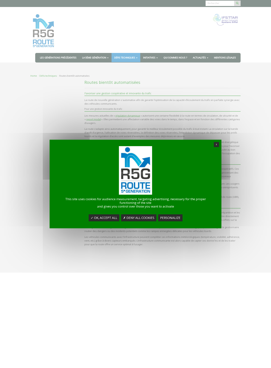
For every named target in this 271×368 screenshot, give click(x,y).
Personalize (170, 218)
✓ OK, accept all (104, 218)
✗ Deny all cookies (138, 218)
